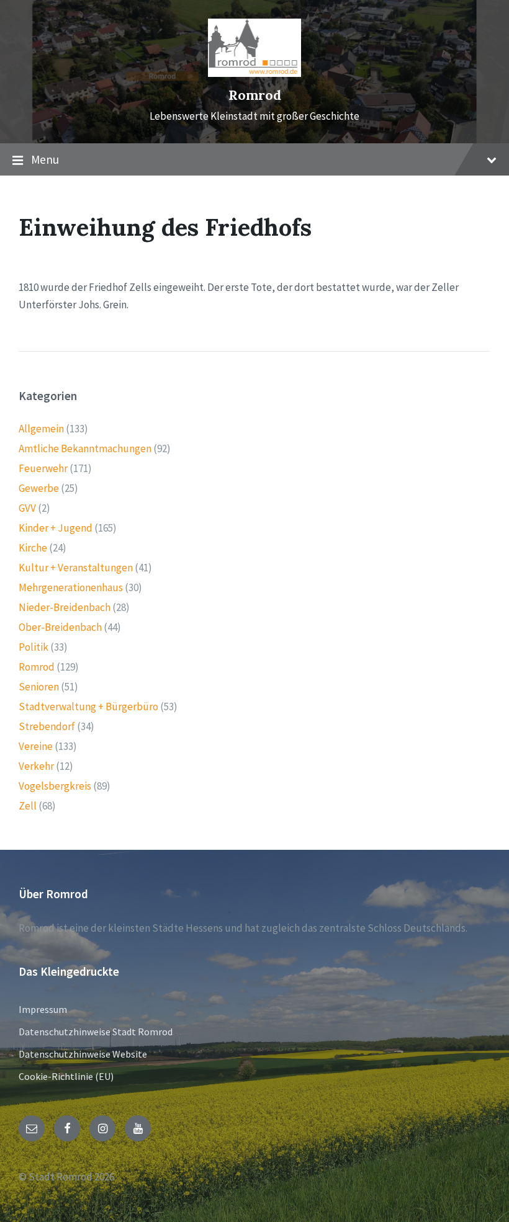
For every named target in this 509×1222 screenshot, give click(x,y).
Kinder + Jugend (55, 528)
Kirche (33, 548)
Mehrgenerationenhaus (71, 587)
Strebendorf (47, 726)
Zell (28, 806)
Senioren (39, 687)
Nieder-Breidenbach (64, 607)
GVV (27, 508)
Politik (33, 647)
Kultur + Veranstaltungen (76, 567)
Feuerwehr (43, 468)
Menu (45, 159)
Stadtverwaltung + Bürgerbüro (88, 706)
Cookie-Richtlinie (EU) (66, 1076)
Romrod (254, 95)
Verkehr (36, 766)
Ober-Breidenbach (60, 627)
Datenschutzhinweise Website (83, 1054)
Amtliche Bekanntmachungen (85, 448)
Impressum (43, 1009)
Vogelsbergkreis (55, 786)
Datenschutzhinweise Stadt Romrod (96, 1031)
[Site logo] (254, 73)
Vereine (36, 746)
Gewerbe (39, 488)
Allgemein (41, 428)
